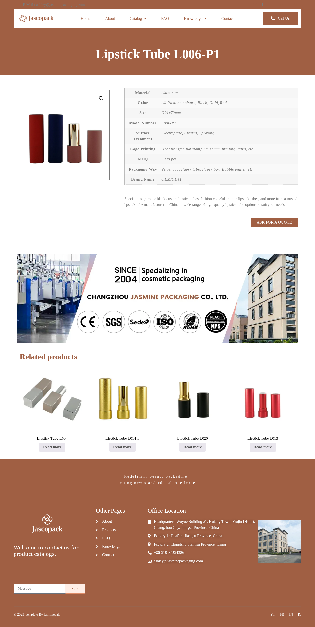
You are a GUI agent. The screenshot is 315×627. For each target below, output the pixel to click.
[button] (101, 98)
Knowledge (193, 18)
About (110, 18)
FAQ (165, 18)
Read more (52, 447)
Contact (227, 18)
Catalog (136, 18)
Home (85, 18)
